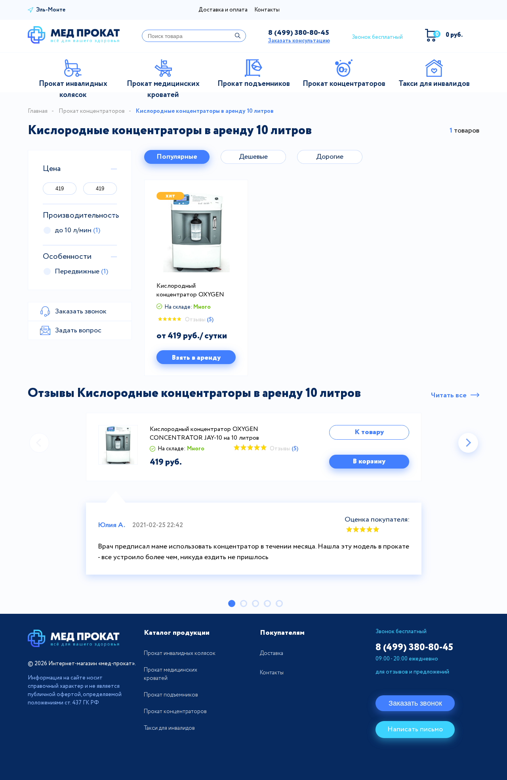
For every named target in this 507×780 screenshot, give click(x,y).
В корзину (369, 461)
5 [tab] (279, 603)
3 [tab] (255, 603)
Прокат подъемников (171, 695)
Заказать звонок (415, 703)
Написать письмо (415, 729)
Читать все (449, 395)
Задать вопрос (78, 330)
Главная (38, 111)
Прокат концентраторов (92, 111)
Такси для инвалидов (169, 728)
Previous (39, 443)
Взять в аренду (196, 358)
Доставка (271, 653)
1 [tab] (231, 603)
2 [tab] (243, 603)
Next (468, 443)
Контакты (267, 10)
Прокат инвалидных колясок (179, 653)
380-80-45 (298, 33)
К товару (369, 432)
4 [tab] (267, 603)
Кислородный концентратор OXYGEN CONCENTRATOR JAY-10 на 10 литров (192, 291)
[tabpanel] (253, 494)
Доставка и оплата (223, 10)
